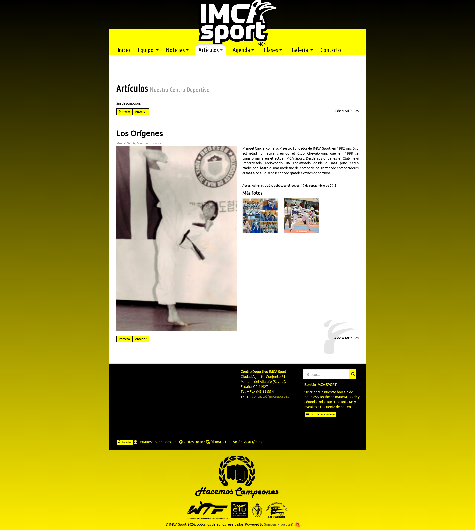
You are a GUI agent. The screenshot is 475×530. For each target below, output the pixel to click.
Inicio (124, 49)
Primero (124, 111)
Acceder (126, 442)
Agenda (241, 49)
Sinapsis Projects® (278, 524)
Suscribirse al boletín (322, 414)
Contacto (330, 49)
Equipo (146, 49)
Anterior (141, 111)
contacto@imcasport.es (270, 396)
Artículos (208, 49)
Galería (300, 49)
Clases (271, 49)
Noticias (175, 49)
